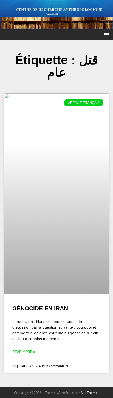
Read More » (23, 352)
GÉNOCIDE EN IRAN (40, 308)
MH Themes (90, 392)
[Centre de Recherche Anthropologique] (56, 25)
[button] (105, 34)
